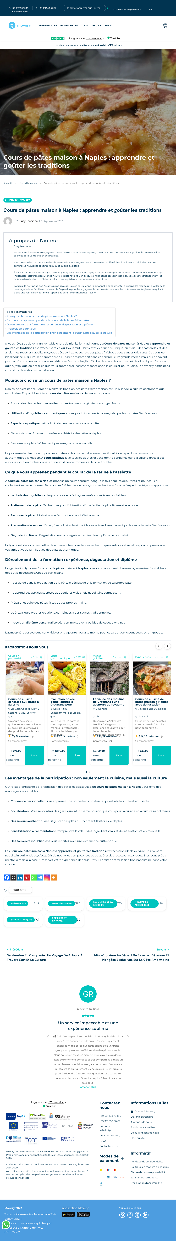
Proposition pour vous (21, 328)
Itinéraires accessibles (142, 903)
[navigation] (75, 25)
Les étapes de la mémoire (103, 903)
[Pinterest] (27, 877)
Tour (84, 25)
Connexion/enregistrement (127, 9)
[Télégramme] (40, 877)
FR (150, 9)
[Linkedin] (20, 877)
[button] (86, 772)
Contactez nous (110, 1105)
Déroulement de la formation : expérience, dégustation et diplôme (50, 324)
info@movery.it (20, 11)
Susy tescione (26, 221)
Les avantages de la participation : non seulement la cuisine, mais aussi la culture (59, 332)
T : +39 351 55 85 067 (46, 8)
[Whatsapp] (34, 877)
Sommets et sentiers (59, 920)
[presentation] (158, 646)
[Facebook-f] (130, 1215)
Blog (108, 25)
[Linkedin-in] (146, 1215)
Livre (161, 755)
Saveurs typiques (21, 919)
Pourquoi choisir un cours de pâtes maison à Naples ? (42, 316)
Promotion (20, 890)
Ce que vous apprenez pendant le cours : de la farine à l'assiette (48, 320)
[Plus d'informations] (54, 877)
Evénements (18, 903)
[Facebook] (7, 877)
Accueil (7, 183)
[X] (13, 877)
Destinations (47, 25)
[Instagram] (47, 877)
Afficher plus (88, 1087)
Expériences (69, 25)
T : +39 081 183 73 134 (19, 8)
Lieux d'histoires (28, 183)
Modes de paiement (112, 1158)
